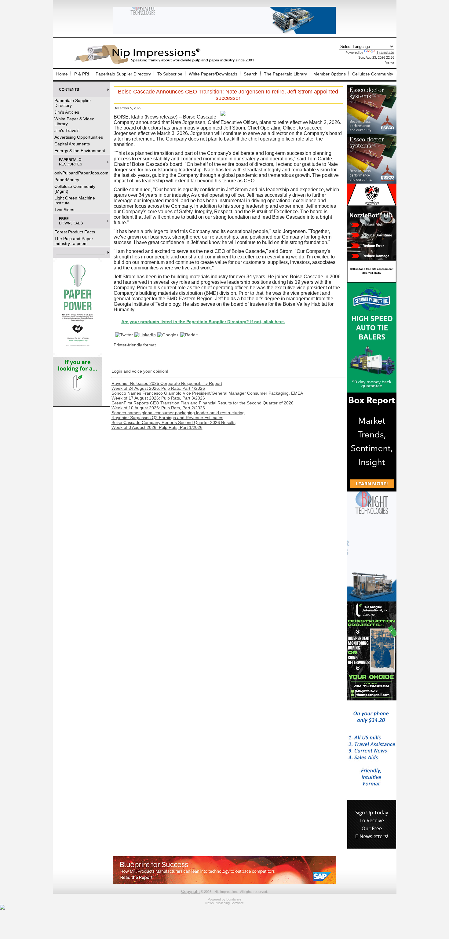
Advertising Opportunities (78, 137)
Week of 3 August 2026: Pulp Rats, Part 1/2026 (157, 427)
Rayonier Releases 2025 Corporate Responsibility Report (166, 383)
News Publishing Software (224, 903)
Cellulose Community (372, 73)
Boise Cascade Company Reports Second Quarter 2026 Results (173, 422)
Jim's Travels (66, 130)
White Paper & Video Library (74, 121)
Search (250, 73)
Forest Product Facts (74, 231)
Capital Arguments (72, 143)
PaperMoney (66, 179)
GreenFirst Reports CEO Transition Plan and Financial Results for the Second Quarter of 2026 (202, 402)
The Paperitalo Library (285, 73)
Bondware (233, 899)
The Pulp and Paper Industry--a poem (73, 241)
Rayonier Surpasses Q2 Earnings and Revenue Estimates (167, 417)
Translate (385, 52)
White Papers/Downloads (213, 73)
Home (62, 73)
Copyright (190, 891)
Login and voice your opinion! (139, 371)
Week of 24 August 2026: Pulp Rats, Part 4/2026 (158, 388)
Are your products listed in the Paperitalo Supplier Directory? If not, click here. (174, 321)
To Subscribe (169, 73)
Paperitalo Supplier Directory (123, 73)
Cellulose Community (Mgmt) (74, 189)
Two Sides (64, 209)
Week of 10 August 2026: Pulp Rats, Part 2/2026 (158, 407)
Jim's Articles (66, 112)
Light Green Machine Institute (74, 200)
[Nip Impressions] (166, 63)
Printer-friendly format (135, 344)
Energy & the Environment (79, 150)
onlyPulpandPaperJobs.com (81, 172)
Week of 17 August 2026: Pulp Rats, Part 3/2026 (158, 398)
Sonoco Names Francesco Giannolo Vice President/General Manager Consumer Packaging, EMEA (207, 393)
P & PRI (81, 73)
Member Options (329, 73)
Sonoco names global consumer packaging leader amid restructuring (178, 412)
